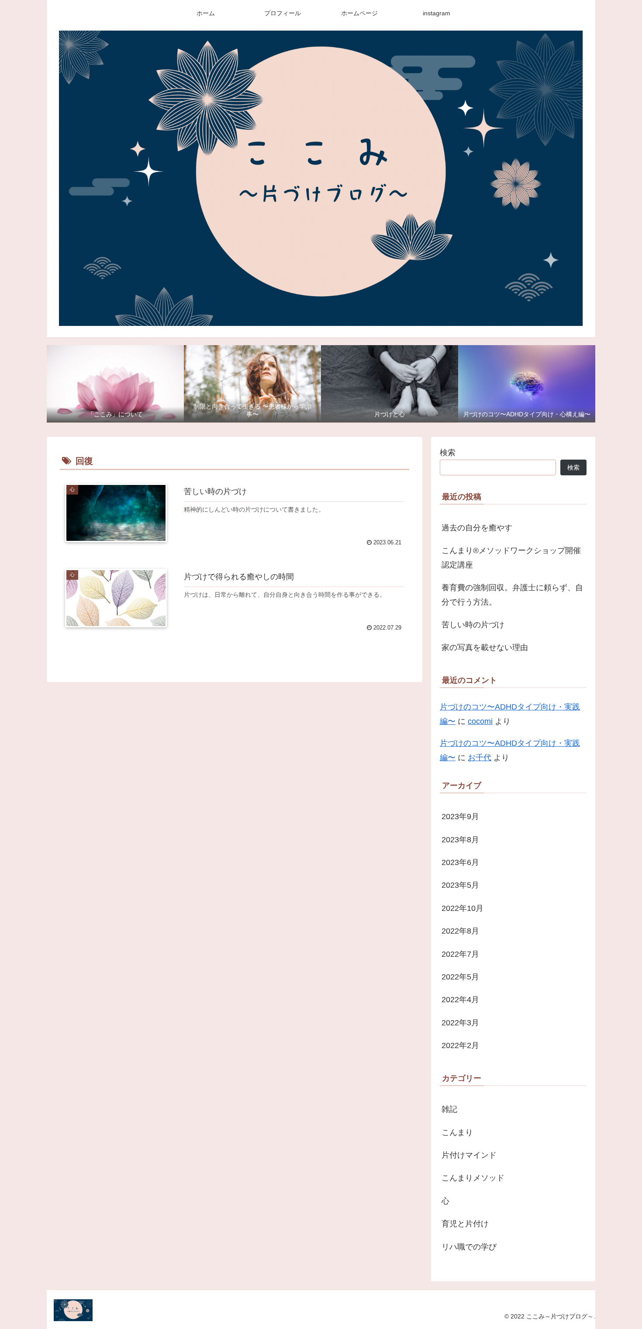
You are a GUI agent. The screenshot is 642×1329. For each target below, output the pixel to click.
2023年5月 (460, 885)
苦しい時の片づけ (473, 624)
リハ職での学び (469, 1246)
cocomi (480, 721)
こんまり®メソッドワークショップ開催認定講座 (511, 557)
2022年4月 (460, 1000)
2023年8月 (460, 839)
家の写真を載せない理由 (485, 647)
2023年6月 (460, 862)
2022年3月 (460, 1022)
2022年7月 (460, 954)
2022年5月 (460, 977)
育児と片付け (465, 1224)
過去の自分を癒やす (477, 527)
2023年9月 (460, 817)
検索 (448, 452)
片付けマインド (469, 1155)
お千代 (479, 757)
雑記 (449, 1109)
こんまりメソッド (473, 1178)
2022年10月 (462, 908)
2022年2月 (460, 1046)
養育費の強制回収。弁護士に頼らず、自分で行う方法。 (512, 594)
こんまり (457, 1132)
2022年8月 (460, 931)
